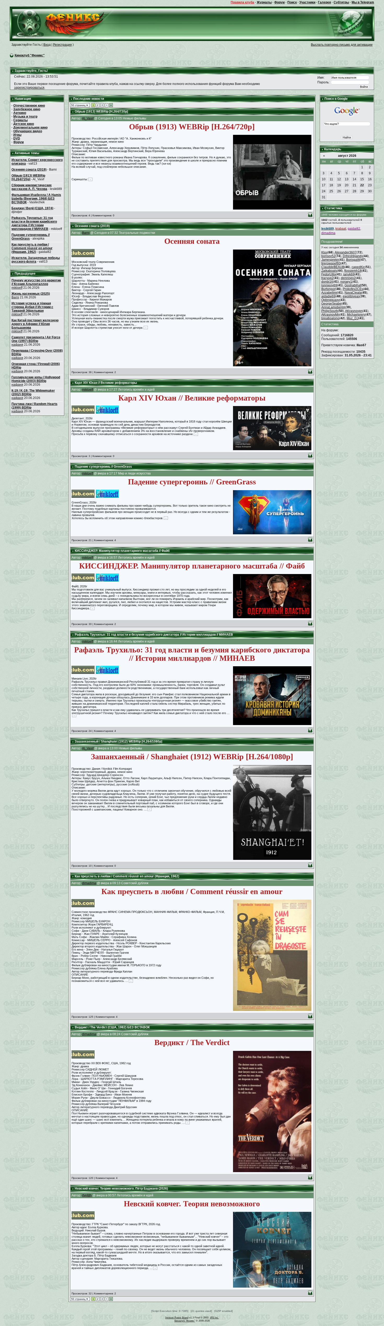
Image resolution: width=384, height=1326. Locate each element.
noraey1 (346, 281)
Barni (15, 297)
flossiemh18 (353, 271)
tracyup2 (327, 278)
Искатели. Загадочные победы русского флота (35, 259)
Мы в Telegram (363, 2)
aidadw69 (328, 296)
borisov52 (328, 256)
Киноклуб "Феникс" (30, 55)
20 (346, 185)
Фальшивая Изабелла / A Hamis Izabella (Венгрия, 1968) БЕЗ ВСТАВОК (36, 198)
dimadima (89, 883)
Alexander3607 (346, 252)
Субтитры (341, 2)
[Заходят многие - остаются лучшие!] (65, 23)
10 (323, 179)
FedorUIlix (328, 274)
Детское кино (23, 124)
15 (362, 179)
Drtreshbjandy (353, 256)
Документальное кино (30, 127)
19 (339, 185)
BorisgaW (353, 260)
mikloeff (16, 287)
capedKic (358, 267)
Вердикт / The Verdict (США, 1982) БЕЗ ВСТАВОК (112, 1027)
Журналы (264, 2)
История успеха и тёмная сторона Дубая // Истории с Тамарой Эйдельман (32, 307)
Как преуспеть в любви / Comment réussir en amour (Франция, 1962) (32, 248)
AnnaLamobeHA (333, 307)
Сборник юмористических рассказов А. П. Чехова (31, 187)
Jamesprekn (330, 260)
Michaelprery (356, 314)
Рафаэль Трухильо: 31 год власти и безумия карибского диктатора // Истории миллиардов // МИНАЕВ (34, 223)
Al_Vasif (88, 118)
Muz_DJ (352, 318)
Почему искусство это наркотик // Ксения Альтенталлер (36, 282)
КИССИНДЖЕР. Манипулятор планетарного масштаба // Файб (122, 551)
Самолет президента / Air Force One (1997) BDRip (35, 339)
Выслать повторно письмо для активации (342, 45)
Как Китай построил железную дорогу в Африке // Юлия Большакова (35, 324)
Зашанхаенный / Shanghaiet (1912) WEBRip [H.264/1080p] (118, 741)
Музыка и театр (25, 116)
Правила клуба (242, 2)
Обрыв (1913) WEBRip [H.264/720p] (28, 177)
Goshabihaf (353, 285)
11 (331, 179)
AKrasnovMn (330, 314)
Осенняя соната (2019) (28, 169)
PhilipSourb (329, 311)
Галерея (324, 2)
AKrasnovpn (354, 311)
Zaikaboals (329, 271)
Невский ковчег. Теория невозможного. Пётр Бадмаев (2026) (121, 1188)
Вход (47, 45)
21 (354, 185)
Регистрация (62, 45)
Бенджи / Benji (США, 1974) (32, 208)
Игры (17, 135)
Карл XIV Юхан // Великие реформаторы (106, 383)
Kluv (324, 252)
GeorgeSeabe (331, 303)
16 (370, 179)
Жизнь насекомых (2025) (30, 294)
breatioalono (330, 318)
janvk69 (348, 274)
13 (346, 179)
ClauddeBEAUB (332, 267)
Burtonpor (328, 289)
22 (362, 185)
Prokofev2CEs (353, 289)
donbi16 (327, 281)
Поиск (292, 2)
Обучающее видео (27, 131)
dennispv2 (348, 278)
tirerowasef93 (331, 263)
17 (323, 185)
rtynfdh (87, 1195)
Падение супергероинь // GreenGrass (103, 466)
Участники (307, 2)
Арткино (19, 113)
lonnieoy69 (329, 285)
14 (354, 179)
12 (339, 179)
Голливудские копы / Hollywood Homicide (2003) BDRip (35, 379)
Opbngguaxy (330, 300)
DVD (16, 138)
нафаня (17, 344)
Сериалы (20, 120)
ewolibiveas (351, 296)
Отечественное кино (29, 105)
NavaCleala (353, 292)
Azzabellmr (329, 292)
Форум (279, 2)
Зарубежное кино (26, 109)
